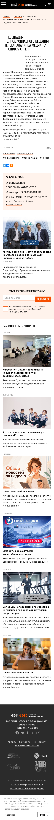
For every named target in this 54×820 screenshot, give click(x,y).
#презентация (29, 157)
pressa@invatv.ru (11, 135)
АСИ (16, 139)
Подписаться (43, 299)
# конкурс (12, 192)
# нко (8, 201)
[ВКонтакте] (7, 165)
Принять (44, 814)
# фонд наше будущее (35, 196)
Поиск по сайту (39, 742)
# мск (19, 196)
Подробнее (9, 814)
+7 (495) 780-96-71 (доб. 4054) (27, 728)
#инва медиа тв (11, 157)
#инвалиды (9, 153)
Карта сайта (24, 742)
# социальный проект (14, 205)
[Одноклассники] (11, 165)
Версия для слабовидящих (27, 745)
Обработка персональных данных (27, 788)
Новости (18, 16)
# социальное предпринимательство (21, 185)
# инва (10, 196)
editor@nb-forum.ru (27, 724)
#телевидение (25, 153)
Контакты (12, 742)
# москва (29, 201)
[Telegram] (4, 165)
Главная (6, 16)
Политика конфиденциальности (27, 784)
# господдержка (31, 192)
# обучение (18, 201)
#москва (44, 157)
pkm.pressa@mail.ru (38, 132)
